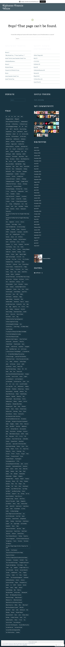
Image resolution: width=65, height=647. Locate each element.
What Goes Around (18, 599)
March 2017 (36, 245)
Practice (18, 453)
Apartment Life (24, 146)
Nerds (21, 423)
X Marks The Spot (14, 617)
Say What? (8, 491)
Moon (12, 408)
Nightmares (24, 426)
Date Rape (21, 206)
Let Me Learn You (17, 381)
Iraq (7, 349)
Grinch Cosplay (9, 291)
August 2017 (37, 237)
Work (16, 614)
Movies (15, 413)
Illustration (15, 341)
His (19, 306)
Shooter (16, 498)
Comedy (18, 193)
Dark (12, 206)
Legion (25, 376)
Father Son (8, 251)
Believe (17, 158)
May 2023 (36, 168)
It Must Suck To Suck (10, 359)
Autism (11, 151)
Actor (14, 131)
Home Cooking (9, 311)
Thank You (25, 536)
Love (17, 383)
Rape (20, 471)
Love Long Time (9, 386)
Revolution (8, 481)
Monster (8, 408)
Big (6, 161)
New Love (26, 423)
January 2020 (37, 198)
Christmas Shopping (10, 188)
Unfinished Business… (10, 61)
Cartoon (13, 176)
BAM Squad (8, 154)
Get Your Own (9, 279)
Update (7, 585)
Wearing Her (24, 592)
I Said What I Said (13, 349)
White (16, 604)
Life (6, 383)
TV (17, 575)
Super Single (16, 523)
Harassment (16, 299)
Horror (7, 314)
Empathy (15, 239)
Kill (26, 369)
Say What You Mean (16, 491)
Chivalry (19, 183)
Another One (21, 143)
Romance (8, 483)
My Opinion (23, 418)
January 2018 (37, 229)
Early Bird (25, 231)
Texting (20, 536)
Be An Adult (14, 156)
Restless (27, 478)
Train (20, 572)
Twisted (25, 575)
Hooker (24, 311)
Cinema (25, 188)
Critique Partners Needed (21, 201)
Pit (20, 448)
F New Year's (8, 264)
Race (20, 468)
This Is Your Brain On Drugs (12, 562)
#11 (15, 116)
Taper (23, 528)
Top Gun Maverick (23, 570)
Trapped (24, 572)
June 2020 (36, 184)
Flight (23, 261)
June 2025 (36, 163)
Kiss (14, 371)
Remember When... (10, 478)
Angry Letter (14, 143)
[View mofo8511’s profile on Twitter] (36, 272)
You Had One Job (9, 627)
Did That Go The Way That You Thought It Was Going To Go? (17, 218)
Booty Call (8, 168)
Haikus (21, 294)
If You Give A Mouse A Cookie (12, 336)
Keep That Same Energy (11, 369)
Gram (7, 286)
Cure (23, 203)
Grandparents (9, 289)
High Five (15, 306)
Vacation (19, 585)
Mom (19, 406)
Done (19, 224)
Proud (21, 456)
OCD (17, 436)
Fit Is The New (26, 259)
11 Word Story (37, 79)
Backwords (17, 151)
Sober (11, 508)
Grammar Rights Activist (20, 286)
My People (8, 421)
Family (22, 246)
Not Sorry (25, 431)
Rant (17, 471)
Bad (22, 151)
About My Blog (23, 129)
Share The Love (18, 496)
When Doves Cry (9, 604)
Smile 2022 (12, 506)
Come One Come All (10, 196)
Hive (27, 306)
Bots (13, 168)
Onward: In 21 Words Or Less (12, 70)
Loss (13, 383)
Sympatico (8, 526)
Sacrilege (8, 486)
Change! (17, 181)
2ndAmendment (24, 121)
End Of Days (12, 241)
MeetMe (13, 396)
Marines (27, 388)
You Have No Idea (18, 627)
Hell (24, 304)
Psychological (18, 458)
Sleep (18, 503)
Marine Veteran (9, 391)
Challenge (24, 178)
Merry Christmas (17, 398)
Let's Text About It (19, 379)
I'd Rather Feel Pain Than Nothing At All (14, 319)
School (23, 491)
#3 (12, 116)
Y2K (25, 617)
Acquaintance (9, 131)
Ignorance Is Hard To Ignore (12, 339)
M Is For (25, 401)
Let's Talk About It (9, 379)
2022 (26, 126)
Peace (23, 446)
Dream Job (23, 229)
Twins (20, 575)
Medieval (8, 396)
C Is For (7, 191)
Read (24, 471)
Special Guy (8, 518)
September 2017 (37, 235)
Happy (20, 296)
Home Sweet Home (18, 311)
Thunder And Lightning (10, 565)
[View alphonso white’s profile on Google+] (40, 272)
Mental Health (9, 398)
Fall (18, 246)
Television (8, 533)
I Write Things (37, 55)
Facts (14, 246)
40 (19, 126)
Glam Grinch (12, 281)
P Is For (17, 448)
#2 (9, 116)
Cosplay (24, 198)
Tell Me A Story (20, 533)
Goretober (20, 284)
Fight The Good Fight (10, 256)
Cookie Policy (25, 644)
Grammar (12, 286)
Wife (17, 609)
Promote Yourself (15, 456)
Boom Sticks (26, 166)
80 (22, 126)
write (20, 614)
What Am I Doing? (10, 597)
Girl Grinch (21, 279)
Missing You (8, 403)
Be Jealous (12, 158)
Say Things (25, 488)
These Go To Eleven (10, 555)
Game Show (24, 271)
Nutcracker (11, 436)
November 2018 (37, 211)
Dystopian (19, 231)
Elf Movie (20, 236)
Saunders (8, 488)
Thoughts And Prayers (24, 562)
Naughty (12, 423)
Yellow (15, 619)
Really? (7, 473)
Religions (20, 476)
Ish (18, 349)
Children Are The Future (11, 183)
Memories (19, 396)
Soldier (7, 511)
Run (16, 483)
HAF (17, 294)
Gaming (7, 274)
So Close (23, 508)
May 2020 (36, 187)
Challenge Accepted (10, 181)
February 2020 (37, 195)
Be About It (8, 156)
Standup (12, 521)
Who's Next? (25, 604)
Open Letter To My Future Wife (19, 443)
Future (7, 271)
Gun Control (8, 294)
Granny (14, 289)
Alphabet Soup (9, 139)
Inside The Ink (14, 346)
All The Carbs (23, 136)
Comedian (12, 193)
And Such (8, 143)
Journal (18, 364)
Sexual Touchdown (10, 496)
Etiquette (8, 244)
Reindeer (16, 473)
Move (20, 411)
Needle (16, 423)
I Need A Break (9, 344)
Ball (25, 151)
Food (20, 264)
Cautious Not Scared (10, 178)
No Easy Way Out (14, 428)
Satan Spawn (25, 486)
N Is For (7, 428)
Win (27, 609)
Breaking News (19, 168)
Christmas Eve (9, 186)
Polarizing (19, 451)
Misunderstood (9, 406)
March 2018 (36, 224)
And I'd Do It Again (20, 141)
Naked (7, 423)
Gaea (11, 271)
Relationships (9, 476)
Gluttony (18, 281)
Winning (7, 612)
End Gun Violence (22, 239)
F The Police (17, 269)
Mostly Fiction (23, 408)
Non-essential (23, 428)
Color (26, 191)
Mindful (20, 401)
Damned (7, 206)
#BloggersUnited (9, 119)
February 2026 (37, 153)
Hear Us (22, 301)
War (15, 590)
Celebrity (18, 178)
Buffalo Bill (8, 171)
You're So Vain (9, 622)
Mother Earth (9, 411)
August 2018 (37, 216)
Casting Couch (20, 176)
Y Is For (20, 619)
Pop (24, 451)
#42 (22, 116)
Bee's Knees (21, 156)
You (24, 619)
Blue (13, 166)
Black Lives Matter (10, 163)
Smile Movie (25, 506)
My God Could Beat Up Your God (13, 418)
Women (12, 612)
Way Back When (9, 592)
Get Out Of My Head (10, 276)
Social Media (17, 508)
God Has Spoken (9, 284)
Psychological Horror (10, 461)
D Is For (17, 221)
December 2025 (37, 158)
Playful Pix (8, 451)
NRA (7, 433)
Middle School (9, 401)
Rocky (21, 481)
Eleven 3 (7, 52)
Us (11, 585)
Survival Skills (24, 523)
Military (15, 401)
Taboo (13, 526)
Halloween (15, 296)
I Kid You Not (8, 341)
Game (19, 271)
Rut (24, 483)
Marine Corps (21, 388)
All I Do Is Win (25, 134)
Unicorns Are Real (9, 582)
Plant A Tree (25, 448)
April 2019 (36, 208)
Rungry (20, 483)
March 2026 (36, 150)
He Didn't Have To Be (10, 304)
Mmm (15, 406)
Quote (16, 468)
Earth (7, 234)
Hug (17, 316)
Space (23, 516)
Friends (11, 269)
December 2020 (37, 174)
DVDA (7, 231)
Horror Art (12, 314)
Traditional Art (14, 572)
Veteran (20, 587)
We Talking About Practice (15, 594)
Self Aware (8, 493)
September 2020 (37, 179)
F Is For (19, 259)
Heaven (27, 301)
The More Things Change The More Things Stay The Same (17, 546)
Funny (26, 269)
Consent (7, 198)
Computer (18, 196)
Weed (7, 594)
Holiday (11, 309)
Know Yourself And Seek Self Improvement (15, 374)
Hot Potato (8, 316)
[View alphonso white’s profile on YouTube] (39, 272)
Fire (23, 256)
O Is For (21, 436)
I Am (21, 324)
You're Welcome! (17, 622)
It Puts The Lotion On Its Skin (22, 359)
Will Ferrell (22, 609)
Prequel (23, 453)
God (22, 281)
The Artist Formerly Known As (22, 538)
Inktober (7, 346)
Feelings (19, 251)
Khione (19, 369)
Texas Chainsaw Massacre (11, 536)
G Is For (27, 279)
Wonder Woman (9, 67)
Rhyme (13, 481)
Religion (15, 476)
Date (16, 206)
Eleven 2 (7, 64)
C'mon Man (18, 171)
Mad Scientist (20, 386)
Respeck (17, 478)
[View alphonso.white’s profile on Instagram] (37, 272)
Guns (14, 294)
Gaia (15, 271)
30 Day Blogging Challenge (12, 126)
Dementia (12, 208)
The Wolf (22, 560)
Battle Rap (18, 154)
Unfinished (26, 577)
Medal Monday (23, 393)
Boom (21, 166)
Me (34, 58)
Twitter (7, 577)
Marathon (14, 388)
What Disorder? (18, 597)
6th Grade (8, 124)
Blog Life (36, 76)
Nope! (7, 431)
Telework (14, 533)
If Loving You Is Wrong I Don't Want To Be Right (16, 331)
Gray (19, 289)
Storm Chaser (18, 521)
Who (20, 604)
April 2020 (36, 190)
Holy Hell (23, 309)
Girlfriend (15, 279)
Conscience (24, 196)
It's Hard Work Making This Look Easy (16, 354)
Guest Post (36, 82)
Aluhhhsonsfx (16, 139)
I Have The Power (23, 339)
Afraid (14, 134)
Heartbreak (16, 301)
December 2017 (37, 232)
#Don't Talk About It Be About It (12, 121)
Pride (27, 453)
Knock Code (19, 371)
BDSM (24, 154)
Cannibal (17, 173)
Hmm (7, 309)
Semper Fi (14, 493)
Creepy (12, 201)
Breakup (25, 168)
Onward (7, 441)
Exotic (15, 244)
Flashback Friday (9, 261)
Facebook (21, 244)
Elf (16, 236)
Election (7, 236)
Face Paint (26, 244)
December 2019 (37, 200)
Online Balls (25, 438)
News (7, 426)
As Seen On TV (20, 149)
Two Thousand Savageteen (16, 577)
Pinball (12, 448)
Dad (26, 203)
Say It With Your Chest (16, 488)
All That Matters (15, 136)
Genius (12, 274)
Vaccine (24, 585)
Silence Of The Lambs (10, 501)
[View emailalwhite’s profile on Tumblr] (42, 272)
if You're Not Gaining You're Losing (13, 334)
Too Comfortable (9, 570)
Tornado (7, 572)
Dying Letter (13, 231)
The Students (8, 560)
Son (24, 513)
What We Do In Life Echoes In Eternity (14, 602)
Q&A (22, 463)
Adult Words (20, 131)
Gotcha (26, 284)
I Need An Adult (17, 344)
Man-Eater (8, 388)
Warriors (19, 590)
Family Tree (8, 249)
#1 (6, 116)
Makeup (27, 386)
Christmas (25, 183)
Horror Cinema (20, 314)
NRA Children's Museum (14, 433)
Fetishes (7, 254)
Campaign (24, 171)
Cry (6, 203)
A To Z (35, 61)
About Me (16, 129)
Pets (27, 446)
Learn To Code (15, 376)
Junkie (23, 364)
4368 (7, 129)
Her (6, 306)
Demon (17, 208)
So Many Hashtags (14, 511)
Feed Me (14, 251)
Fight (17, 254)
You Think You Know (10, 632)
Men (24, 396)
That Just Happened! (10, 538)
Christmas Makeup (17, 186)
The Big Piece (9, 541)
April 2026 (36, 147)
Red (11, 473)
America (7, 141)
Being (7, 158)
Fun (23, 269)
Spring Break (23, 518)
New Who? (12, 426)
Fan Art (14, 249)
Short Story (22, 498)
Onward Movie (14, 441)
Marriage (16, 391)
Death (7, 208)
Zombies (18, 632)
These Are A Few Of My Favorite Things (14, 552)
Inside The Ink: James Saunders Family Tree (15, 58)
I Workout (16, 361)
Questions (25, 466)
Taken (17, 526)
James (7, 364)
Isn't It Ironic (23, 349)
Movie (24, 411)
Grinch (27, 289)
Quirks (7, 468)
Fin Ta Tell (19, 256)
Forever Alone (25, 264)
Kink (11, 371)
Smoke (7, 508)
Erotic (18, 241)
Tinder (7, 567)
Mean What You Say (10, 393)
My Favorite (21, 413)
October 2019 (37, 206)
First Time (14, 259)
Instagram (27, 346)
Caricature (22, 173)
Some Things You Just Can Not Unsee (13, 513)
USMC (14, 585)
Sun (11, 523)
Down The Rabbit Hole (10, 226)
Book (35, 67)
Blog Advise (8, 166)
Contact (12, 198)
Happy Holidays (9, 299)
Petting (7, 448)
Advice (25, 131)
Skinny (14, 503)
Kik (22, 369)
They (26, 560)
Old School (8, 438)
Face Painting (9, 246)
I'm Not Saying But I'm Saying (12, 324)
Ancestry (13, 141)
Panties (18, 446)
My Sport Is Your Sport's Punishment (19, 421)
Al (20, 134)
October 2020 (37, 176)
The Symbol (15, 560)
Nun (7, 436)
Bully (13, 171)
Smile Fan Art (19, 506)
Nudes (27, 433)
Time (26, 565)
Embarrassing (9, 239)
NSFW (22, 433)
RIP (17, 481)
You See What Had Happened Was (13, 629)
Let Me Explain (9, 381)
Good (15, 284)
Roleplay (26, 481)
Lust (15, 386)
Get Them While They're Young (22, 276)
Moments (24, 406)
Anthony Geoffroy (10, 146)
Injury (23, 344)
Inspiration (21, 346)
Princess (7, 456)
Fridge (25, 266)
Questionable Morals (16, 466)
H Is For (23, 306)
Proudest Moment (10, 458)
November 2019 (37, 203)
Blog (24, 163)
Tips (11, 567)
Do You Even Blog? (21, 226)
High (10, 306)
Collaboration (21, 191)
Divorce (22, 221)
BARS (13, 154)
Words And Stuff (9, 614)
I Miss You (21, 341)
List (10, 383)
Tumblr (13, 575)
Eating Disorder (16, 234)
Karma (14, 366)
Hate (22, 299)
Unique (16, 582)
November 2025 (37, 160)
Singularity (23, 501)
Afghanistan (8, 134)
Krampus (27, 374)
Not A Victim (12, 431)
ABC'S (11, 129)
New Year (18, 426)
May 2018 (36, 219)
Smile (7, 506)
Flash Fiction (17, 261)
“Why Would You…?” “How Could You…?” (15, 55)
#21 (18, 116)
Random (12, 471)
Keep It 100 (19, 366)
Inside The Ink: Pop (9, 79)
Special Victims (15, 518)
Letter (24, 381)
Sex (18, 493)
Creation (8, 201)
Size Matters (8, 503)
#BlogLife (17, 119)
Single (18, 501)
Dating (26, 206)
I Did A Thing (16, 326)
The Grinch (26, 541)
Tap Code (19, 528)
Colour (7, 193)
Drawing (13, 229)
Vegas (16, 587)
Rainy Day (25, 468)
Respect (22, 478)
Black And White (21, 161)
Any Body (17, 146)
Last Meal (8, 376)
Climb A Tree (13, 191)
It (6, 354)
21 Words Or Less (23, 124)
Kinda (7, 371)
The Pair (7, 550)
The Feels (20, 541)
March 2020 (36, 192)
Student (7, 523)
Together (16, 567)
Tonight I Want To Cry (24, 567)
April (7, 149)
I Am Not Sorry (9, 326)
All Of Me (8, 136)
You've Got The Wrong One (11, 624)
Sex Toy (27, 493)
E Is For (23, 234)
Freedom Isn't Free (18, 266)
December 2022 (37, 171)
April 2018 (36, 221)
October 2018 (37, 213)
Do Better (36, 64)
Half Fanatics (8, 296)
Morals (16, 408)
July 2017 (36, 240)
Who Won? (8, 609)
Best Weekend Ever (25, 158)
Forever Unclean (9, 266)
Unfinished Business (38, 70)
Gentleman (17, 274)
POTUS (12, 453)
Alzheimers (23, 139)
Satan (20, 486)
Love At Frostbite (23, 383)
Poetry (13, 451)
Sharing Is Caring (9, 498)
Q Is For (26, 463)
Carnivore (8, 176)
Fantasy (19, 249)
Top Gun (16, 570)
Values (7, 587)
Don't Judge (14, 224)
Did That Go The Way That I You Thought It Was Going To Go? (17, 214)
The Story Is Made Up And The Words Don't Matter (16, 557)
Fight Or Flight (23, 254)
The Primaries (14, 550)
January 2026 (37, 155)
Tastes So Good (9, 531)
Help (28, 304)
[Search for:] (32, 38)
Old (25, 436)
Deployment (23, 208)
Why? (13, 609)
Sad (12, 486)
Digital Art (11, 221)
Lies (28, 381)
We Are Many (17, 592)
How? (13, 316)
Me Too (24, 398)
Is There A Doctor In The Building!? (13, 351)
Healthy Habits (9, 301)
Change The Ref (24, 181)
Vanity (11, 587)
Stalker (7, 521)
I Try (7, 361)
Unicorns (23, 580)
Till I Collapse (20, 565)
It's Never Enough (9, 356)
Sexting (22, 493)
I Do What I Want (24, 326)
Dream (18, 229)
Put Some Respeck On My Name (12, 463)
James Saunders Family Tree (12, 76)
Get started (43, 1)
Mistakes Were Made (17, 403)
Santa (16, 486)
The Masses (8, 543)
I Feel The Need (9, 329)
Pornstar (8, 453)
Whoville (21, 607)
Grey (23, 289)
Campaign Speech (9, 173)
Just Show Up (8, 366)
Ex (12, 244)
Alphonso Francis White (13, 7)
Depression (8, 211)
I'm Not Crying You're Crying (12, 321)
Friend (7, 269)
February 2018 (37, 227)
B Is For (10, 161)
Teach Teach (24, 531)
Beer (27, 156)
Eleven (6, 73)
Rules (12, 483)
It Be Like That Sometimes (20, 356)
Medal (17, 393)
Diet (7, 221)
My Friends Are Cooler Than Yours (13, 416)
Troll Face (8, 575)
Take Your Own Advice (10, 528)
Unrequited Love (23, 582)
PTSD (18, 461)
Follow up (15, 264)
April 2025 (36, 166)
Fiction (12, 254)
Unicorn (17, 580)
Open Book (21, 441)
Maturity (22, 391)
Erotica (22, 241)
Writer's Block (25, 614)
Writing (7, 617)
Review (35, 73)
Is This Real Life (25, 351)
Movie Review (9, 413)
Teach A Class (17, 531)
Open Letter (8, 443)
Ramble (7, 471)
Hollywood (17, 309)
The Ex (14, 541)
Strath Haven (26, 521)
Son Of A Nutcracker (10, 516)
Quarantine (8, 466)
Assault (14, 149)
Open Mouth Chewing (10, 446)
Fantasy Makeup (25, 249)
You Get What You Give (24, 624)
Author (7, 151)
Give (7, 281)
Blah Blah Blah (18, 163)
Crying (10, 203)
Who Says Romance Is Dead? (12, 607)
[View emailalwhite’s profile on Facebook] (34, 272)
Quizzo (11, 468)
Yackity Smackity (9, 619)
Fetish (24, 251)
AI (17, 134)
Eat (10, 234)
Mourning (15, 411)
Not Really (19, 431)
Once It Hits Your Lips (16, 438)
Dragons (8, 229)
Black (15, 161)
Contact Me (18, 198)
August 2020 (37, 182)
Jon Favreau (12, 364)
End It (7, 241)
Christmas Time (19, 188)
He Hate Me (19, 304)
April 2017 (36, 243)
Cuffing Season (17, 203)
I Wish (10, 361)
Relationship (22, 473)
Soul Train (18, 516)
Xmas (21, 617)
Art (10, 149)
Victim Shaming (9, 590)
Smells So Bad (24, 503)
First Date (8, 259)
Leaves (20, 376)
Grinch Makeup (17, 291)
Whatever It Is (9, 599)
